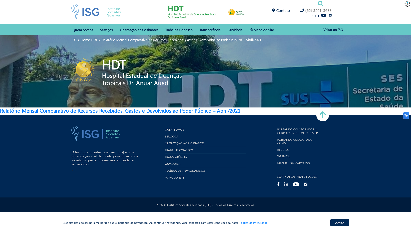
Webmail (283, 156)
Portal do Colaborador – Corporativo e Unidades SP (297, 131)
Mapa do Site (264, 29)
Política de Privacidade (254, 222)
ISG (74, 39)
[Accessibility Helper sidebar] (407, 4)
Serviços (106, 29)
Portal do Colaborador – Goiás (297, 141)
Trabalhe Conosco (178, 29)
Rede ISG (283, 150)
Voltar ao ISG (333, 30)
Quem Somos (83, 29)
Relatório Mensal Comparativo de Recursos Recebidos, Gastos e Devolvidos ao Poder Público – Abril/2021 (181, 39)
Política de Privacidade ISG (185, 170)
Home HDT (89, 39)
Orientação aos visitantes (139, 29)
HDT (114, 64)
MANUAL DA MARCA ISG (293, 163)
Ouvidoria (235, 29)
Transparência (210, 29)
